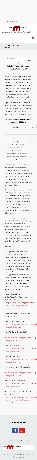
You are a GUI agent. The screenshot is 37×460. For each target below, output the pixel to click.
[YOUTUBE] (22, 430)
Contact (19, 441)
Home (19, 45)
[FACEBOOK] (15, 430)
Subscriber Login (11, 21)
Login (27, 441)
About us (10, 441)
